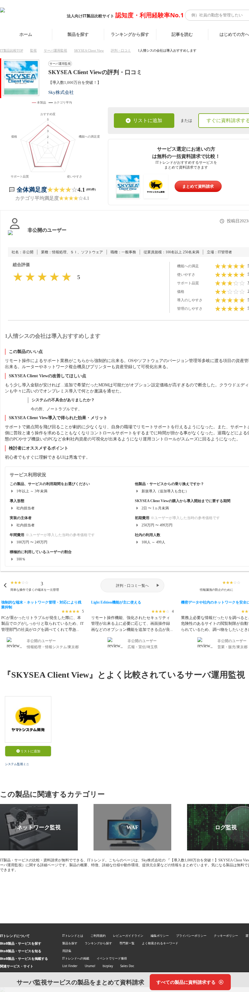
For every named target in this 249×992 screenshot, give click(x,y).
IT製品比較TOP (11, 50)
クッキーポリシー (226, 935)
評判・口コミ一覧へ (132, 585)
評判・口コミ (121, 50)
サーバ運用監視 (55, 50)
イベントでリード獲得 (112, 958)
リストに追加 (147, 120)
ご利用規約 (98, 935)
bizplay (108, 966)
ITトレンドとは (72, 935)
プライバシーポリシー (191, 935)
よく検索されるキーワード (160, 943)
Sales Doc (127, 966)
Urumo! (90, 966)
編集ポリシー (160, 935)
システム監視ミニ (17, 764)
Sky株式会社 (61, 92)
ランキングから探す (130, 34)
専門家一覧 (127, 943)
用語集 (66, 951)
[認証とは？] (15, 236)
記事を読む (182, 34)
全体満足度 (32, 189)
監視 (33, 50)
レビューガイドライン (128, 935)
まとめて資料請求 (198, 186)
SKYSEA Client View (89, 50)
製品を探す (78, 34)
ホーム (25, 34)
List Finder (69, 966)
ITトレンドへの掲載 (75, 958)
